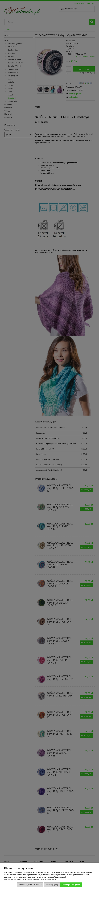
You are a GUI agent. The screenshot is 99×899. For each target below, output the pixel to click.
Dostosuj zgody (52, 884)
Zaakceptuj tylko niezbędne (30, 884)
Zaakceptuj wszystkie (71, 884)
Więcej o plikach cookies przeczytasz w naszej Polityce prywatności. (30, 879)
